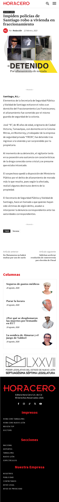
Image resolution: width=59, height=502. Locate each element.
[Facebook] (16, 80)
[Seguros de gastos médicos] (47, 288)
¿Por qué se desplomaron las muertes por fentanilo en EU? (22, 321)
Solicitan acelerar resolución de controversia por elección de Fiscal (43, 258)
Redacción (17, 30)
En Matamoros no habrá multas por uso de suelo (14, 256)
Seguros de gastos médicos (22, 284)
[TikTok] (29, 404)
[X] (23, 80)
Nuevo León (9, 12)
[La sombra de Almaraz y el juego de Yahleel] (47, 339)
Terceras (15, 231)
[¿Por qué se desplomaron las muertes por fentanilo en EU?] (47, 322)
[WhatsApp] (31, 80)
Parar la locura (15, 301)
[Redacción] (6, 30)
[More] (52, 80)
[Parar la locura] (47, 305)
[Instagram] (24, 404)
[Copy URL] (45, 80)
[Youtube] (40, 404)
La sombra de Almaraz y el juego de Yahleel (22, 336)
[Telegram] (38, 80)
